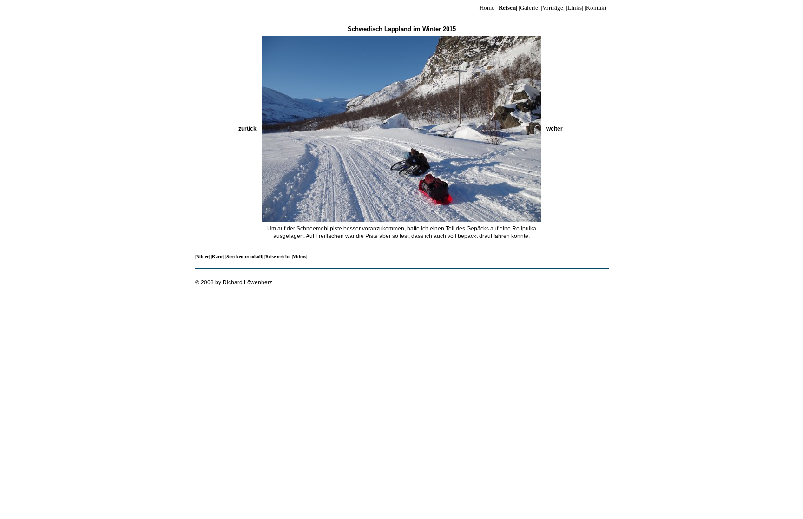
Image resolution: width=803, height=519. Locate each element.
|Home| (487, 7)
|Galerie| (529, 7)
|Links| (574, 7)
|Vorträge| (553, 7)
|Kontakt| (596, 7)
